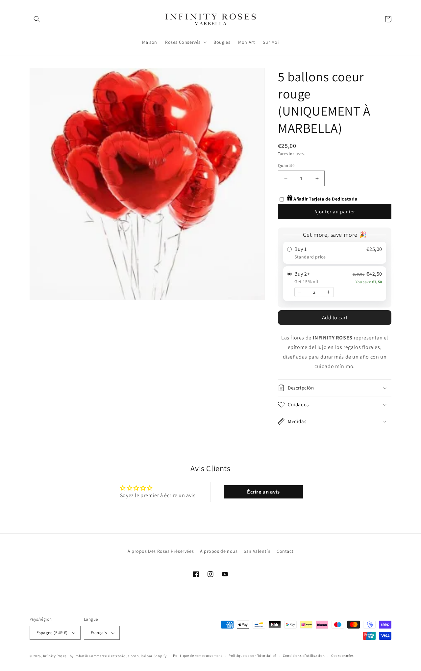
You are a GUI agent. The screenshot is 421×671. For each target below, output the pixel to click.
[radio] (334, 253)
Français (99, 632)
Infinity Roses (55, 656)
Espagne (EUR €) (52, 632)
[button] (37, 19)
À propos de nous (219, 551)
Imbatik (81, 656)
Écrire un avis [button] (263, 491)
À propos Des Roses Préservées (161, 551)
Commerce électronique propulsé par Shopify (127, 656)
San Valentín (257, 551)
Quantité (286, 165)
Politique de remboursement (197, 655)
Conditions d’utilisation (304, 655)
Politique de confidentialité (252, 655)
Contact (285, 551)
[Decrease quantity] (300, 292)
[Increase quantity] (329, 292)
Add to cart (335, 317)
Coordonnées (342, 655)
